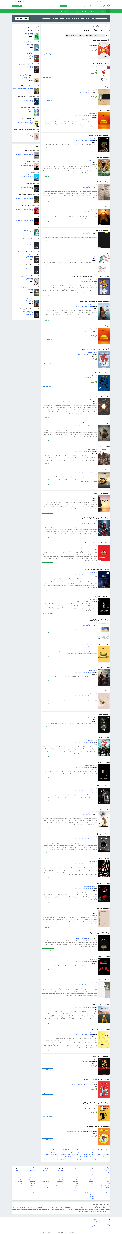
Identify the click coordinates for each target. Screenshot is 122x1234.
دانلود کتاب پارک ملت (103, 157)
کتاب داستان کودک (87, 288)
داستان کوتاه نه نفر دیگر (60, 940)
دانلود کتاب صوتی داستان (59, 608)
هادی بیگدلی (29, 175)
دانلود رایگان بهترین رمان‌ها (27, 57)
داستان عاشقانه (88, 604)
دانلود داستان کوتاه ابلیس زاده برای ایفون (69, 847)
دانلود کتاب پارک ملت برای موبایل (64, 171)
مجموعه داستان (74, 629)
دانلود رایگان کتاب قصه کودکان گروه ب (73, 533)
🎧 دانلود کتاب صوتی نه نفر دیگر (100, 933)
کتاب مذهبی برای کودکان (85, 286)
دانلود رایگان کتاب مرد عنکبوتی (85, 558)
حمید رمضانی (92, 911)
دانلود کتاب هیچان (104, 714)
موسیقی (47, 1185)
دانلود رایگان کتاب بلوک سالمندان (85, 195)
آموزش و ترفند (74, 1172)
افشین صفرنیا (92, 496)
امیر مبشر (30, 289)
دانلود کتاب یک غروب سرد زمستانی (99, 135)
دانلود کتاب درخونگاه (103, 786)
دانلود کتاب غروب (104, 110)
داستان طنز (89, 477)
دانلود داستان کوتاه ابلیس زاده (54, 845)
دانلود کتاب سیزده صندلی (102, 373)
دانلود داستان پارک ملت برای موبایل (77, 168)
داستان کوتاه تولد (49, 700)
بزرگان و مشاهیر (45, 1170)
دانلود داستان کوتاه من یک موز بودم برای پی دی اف (74, 1043)
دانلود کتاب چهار (105, 87)
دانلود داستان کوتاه (57, 124)
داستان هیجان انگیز (49, 237)
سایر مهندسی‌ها (59, 1185)
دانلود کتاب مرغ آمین (103, 883)
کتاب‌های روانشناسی (17, 88)
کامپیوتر (91, 11)
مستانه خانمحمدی (91, 449)
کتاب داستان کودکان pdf (64, 529)
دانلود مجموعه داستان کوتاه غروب (63, 120)
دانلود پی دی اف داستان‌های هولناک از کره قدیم (75, 585)
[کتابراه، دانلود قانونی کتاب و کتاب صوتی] (94, 50)
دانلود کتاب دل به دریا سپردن (101, 493)
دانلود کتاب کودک (92, 292)
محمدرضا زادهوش (28, 230)
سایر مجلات (32, 1192)
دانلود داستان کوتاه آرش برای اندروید (51, 822)
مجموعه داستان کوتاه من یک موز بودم (85, 1045)
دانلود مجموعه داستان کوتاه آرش (72, 820)
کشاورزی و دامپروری (89, 1194)
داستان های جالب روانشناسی (56, 504)
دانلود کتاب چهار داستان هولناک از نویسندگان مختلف (93, 423)
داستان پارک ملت (64, 168)
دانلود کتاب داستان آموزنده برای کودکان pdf (61, 531)
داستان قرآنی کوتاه (49, 288)
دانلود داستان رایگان (89, 173)
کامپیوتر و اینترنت (74, 1190)
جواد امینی (92, 138)
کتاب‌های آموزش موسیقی (27, 79)
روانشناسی (91, 1181)
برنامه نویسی (75, 1177)
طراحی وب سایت (74, 1185)
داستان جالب (73, 477)
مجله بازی (33, 1175)
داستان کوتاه (66, 124)
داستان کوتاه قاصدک (67, 991)
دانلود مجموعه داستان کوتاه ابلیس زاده (59, 843)
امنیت (76, 1175)
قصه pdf (48, 531)
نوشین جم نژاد (28, 208)
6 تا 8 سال (84, 354)
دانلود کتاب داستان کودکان (77, 527)
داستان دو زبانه (88, 405)
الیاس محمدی (92, 256)
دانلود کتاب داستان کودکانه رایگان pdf (82, 531)
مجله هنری (32, 1190)
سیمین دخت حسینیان (89, 886)
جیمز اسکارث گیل (28, 164)
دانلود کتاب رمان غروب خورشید (100, 207)
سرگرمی (47, 1179)
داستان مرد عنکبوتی (87, 529)
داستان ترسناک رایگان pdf (59, 432)
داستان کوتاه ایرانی (49, 191)
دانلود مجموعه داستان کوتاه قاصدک (61, 989)
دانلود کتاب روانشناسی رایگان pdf (65, 506)
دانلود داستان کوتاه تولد (69, 700)
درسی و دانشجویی (89, 1192)
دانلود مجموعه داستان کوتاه (73, 315)
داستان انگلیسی (70, 407)
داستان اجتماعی (59, 144)
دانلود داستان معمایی (74, 434)
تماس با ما (14, 1)
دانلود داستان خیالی (84, 749)
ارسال (80, 1211)
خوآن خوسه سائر (28, 121)
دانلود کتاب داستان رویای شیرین (100, 620)
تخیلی (69, 749)
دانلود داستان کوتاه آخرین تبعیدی (81, 751)
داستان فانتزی (93, 749)
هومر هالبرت (92, 572)
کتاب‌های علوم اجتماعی (28, 46)
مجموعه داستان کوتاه (60, 315)
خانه (108, 11)
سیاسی (92, 1185)
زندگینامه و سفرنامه (105, 1185)
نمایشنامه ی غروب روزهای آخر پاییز (100, 1154)
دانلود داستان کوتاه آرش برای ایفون (88, 825)
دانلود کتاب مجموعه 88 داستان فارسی (98, 644)
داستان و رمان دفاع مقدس (86, 92)
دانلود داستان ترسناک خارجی (85, 430)
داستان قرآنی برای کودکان (61, 288)
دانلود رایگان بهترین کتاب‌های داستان (24, 154)
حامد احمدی (92, 623)
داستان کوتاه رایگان (92, 193)
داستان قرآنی (71, 288)
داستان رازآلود (53, 193)
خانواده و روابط (46, 1175)
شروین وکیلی (92, 670)
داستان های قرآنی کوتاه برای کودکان (52, 290)
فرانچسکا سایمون (91, 1082)
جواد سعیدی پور (91, 717)
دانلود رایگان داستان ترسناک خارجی (54, 430)
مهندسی (84, 11)
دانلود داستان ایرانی (88, 122)
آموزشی (20, 1183)
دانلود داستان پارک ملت (70, 166)
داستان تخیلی (54, 676)
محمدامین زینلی (91, 812)
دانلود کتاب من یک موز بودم (101, 1029)
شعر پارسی (90, 68)
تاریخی (92, 1177)
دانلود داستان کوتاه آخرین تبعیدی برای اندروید (61, 751)
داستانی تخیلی (63, 749)
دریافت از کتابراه (47, 54)
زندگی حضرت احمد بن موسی (72, 286)
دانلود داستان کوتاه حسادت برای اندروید (73, 606)
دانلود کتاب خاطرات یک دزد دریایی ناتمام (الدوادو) (95, 301)
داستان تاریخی (62, 676)
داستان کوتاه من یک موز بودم (84, 1038)
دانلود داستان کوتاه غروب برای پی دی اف (82, 120)
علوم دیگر (91, 1198)
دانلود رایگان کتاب (85, 481)
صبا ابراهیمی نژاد (91, 740)
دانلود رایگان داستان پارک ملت (84, 166)
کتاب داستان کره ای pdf (89, 581)
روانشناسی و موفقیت (17, 1175)
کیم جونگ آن (29, 278)
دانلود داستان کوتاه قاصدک (54, 991)
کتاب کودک (58, 527)
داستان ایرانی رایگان (62, 193)
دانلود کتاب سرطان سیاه (102, 230)
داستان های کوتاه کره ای (60, 579)
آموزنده (79, 354)
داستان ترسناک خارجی (62, 434)
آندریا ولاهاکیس (91, 352)
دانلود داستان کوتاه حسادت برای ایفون (54, 606)
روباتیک (61, 1183)
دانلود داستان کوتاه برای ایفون (85, 317)
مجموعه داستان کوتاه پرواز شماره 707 (64, 409)
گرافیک (76, 1188)
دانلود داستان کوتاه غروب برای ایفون (88, 124)
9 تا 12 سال (77, 1084)
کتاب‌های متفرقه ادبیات (28, 268)
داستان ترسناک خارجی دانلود (90, 432)
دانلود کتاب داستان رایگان (84, 583)
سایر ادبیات (107, 1194)
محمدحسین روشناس (90, 765)
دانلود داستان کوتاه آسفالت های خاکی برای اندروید (61, 1011)
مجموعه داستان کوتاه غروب (53, 1150)
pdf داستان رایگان (68, 312)
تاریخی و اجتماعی (18, 1177)
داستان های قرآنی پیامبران (78, 290)
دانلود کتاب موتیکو (104, 446)
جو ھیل (93, 1059)
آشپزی (47, 1172)
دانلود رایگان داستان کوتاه (64, 460)
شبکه (77, 1183)
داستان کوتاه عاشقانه (49, 773)
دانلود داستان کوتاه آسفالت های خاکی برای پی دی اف (63, 1014)
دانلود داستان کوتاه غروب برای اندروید (52, 122)
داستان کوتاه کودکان (82, 292)
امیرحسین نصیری (91, 185)
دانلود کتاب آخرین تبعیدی (102, 738)
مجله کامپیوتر (32, 1170)
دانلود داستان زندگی (87, 991)
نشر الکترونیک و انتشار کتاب (102, 1)
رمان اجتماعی (54, 216)
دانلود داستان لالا (48, 262)
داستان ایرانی (49, 124)
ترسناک (84, 378)
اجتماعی (91, 45)
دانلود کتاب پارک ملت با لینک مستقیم (82, 171)
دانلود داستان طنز (81, 477)
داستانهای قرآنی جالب (91, 290)
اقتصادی (92, 1170)
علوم (97, 11)
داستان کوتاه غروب (78, 122)
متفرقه (47, 1192)
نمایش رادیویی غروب (85, 1154)
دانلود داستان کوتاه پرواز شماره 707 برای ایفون (82, 414)
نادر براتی (30, 153)
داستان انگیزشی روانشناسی (70, 504)
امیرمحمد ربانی (28, 99)
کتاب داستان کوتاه (82, 193)
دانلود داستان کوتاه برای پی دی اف (88, 315)
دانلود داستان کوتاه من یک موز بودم (68, 1038)
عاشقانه (85, 68)
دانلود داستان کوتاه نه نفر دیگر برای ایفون (61, 942)
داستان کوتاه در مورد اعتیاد (85, 818)
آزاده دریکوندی (91, 304)
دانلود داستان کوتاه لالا (69, 262)
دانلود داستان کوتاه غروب (67, 122)
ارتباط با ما (107, 1222)
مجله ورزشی (32, 1181)
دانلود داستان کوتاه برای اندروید (84, 455)
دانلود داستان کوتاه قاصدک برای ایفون (71, 993)
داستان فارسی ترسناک (76, 191)
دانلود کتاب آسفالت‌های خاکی (101, 1005)
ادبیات (102, 11)
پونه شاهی (92, 788)
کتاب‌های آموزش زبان (28, 244)
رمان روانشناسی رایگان (79, 506)
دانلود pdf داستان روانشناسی (69, 502)
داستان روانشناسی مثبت (84, 504)
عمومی (77, 11)
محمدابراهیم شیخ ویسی (89, 66)
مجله (71, 11)
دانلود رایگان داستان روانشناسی (84, 502)
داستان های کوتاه (74, 124)
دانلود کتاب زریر (105, 667)
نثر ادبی (108, 1183)
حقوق (92, 1190)
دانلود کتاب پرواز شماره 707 (101, 396)
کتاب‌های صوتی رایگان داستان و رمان (25, 122)
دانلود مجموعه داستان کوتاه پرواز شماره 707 (84, 409)
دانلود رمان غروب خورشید (71, 216)
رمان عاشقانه (61, 216)
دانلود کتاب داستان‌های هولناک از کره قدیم (96, 570)
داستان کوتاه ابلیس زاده (68, 845)
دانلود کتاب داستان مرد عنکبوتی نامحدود (97, 543)
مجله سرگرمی (32, 1177)
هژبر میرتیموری (91, 982)
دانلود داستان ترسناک (91, 197)
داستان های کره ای (87, 579)
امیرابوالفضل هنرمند (27, 311)
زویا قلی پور (29, 219)
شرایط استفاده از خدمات (104, 1228)
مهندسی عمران (59, 1172)
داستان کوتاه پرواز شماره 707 (90, 412)
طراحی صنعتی (60, 1170)
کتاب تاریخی (48, 477)
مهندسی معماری (59, 1175)
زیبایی (47, 1177)
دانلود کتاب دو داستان (103, 908)
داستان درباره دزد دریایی (76, 310)
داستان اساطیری (87, 676)
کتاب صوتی (64, 11)
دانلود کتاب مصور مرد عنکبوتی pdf (69, 558)
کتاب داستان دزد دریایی (64, 310)
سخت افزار (75, 1181)
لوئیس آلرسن (29, 134)
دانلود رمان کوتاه (46, 747)
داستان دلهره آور (87, 940)
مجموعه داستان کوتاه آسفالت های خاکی (71, 1016)
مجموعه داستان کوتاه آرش (57, 820)
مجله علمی (32, 1185)
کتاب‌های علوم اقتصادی (28, 88)
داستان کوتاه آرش (77, 822)
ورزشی (47, 1188)
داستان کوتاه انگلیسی (80, 407)
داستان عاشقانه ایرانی (71, 604)
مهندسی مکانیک (59, 1179)
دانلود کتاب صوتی (48, 613)
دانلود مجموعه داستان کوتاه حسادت (82, 870)
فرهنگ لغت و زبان (105, 1190)
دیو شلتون (92, 375)
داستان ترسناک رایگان (72, 436)
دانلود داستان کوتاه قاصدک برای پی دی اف (81, 989)
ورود (29, 1)
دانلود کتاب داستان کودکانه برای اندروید (82, 556)
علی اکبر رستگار (91, 279)
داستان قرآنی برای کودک (59, 286)
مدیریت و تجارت (18, 1179)
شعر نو (108, 1177)
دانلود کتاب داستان (51, 723)
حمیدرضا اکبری (91, 1106)
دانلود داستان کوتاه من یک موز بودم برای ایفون (77, 1040)
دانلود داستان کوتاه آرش (67, 822)
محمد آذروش (29, 243)
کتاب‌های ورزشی (29, 291)
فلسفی (92, 1188)
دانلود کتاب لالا (105, 253)
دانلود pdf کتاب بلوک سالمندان (68, 195)
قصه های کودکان (61, 554)
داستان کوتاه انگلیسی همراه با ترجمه (59, 405)
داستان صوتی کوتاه (86, 946)
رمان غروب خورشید (87, 218)
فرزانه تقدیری (29, 197)
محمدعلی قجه (29, 300)
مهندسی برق (60, 1177)
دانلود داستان (66, 144)
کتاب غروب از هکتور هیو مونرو (71, 1154)
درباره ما (108, 1224)
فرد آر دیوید (29, 44)
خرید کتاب (94, 1226)
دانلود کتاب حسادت (104, 859)
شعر (109, 1175)
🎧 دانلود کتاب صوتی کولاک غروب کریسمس (96, 349)
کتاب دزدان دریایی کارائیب (50, 310)
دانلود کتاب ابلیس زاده (103, 834)
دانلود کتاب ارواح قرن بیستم (101, 1056)
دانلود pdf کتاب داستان (53, 965)
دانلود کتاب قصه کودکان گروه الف (57, 552)
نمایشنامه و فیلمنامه (105, 1188)
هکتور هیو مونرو (91, 43)
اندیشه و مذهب (90, 1172)
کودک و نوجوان (45, 1183)
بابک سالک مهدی (28, 77)
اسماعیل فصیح (91, 693)
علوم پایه (92, 1196)
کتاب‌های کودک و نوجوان (27, 100)
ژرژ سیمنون (29, 186)
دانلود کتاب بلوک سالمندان (101, 182)
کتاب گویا (50, 608)
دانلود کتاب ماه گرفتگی (102, 762)
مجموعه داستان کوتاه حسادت (66, 870)
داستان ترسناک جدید (83, 436)
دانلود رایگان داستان (56, 502)
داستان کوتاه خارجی (52, 434)
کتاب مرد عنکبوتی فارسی (54, 558)
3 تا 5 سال (90, 354)
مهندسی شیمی (59, 1181)
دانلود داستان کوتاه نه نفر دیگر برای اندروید (82, 942)
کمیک (108, 1181)
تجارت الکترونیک (74, 1179)
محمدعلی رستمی (28, 33)
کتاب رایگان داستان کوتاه (51, 460)
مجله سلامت (32, 1188)
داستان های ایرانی (79, 723)
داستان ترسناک (90, 587)
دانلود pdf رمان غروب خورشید (85, 216)
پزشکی (92, 1175)
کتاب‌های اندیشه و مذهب (27, 35)
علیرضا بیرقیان (91, 837)
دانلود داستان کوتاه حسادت (90, 606)
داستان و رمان (85, 1061)
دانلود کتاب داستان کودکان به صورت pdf (63, 556)
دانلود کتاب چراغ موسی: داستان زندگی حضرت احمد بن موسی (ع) (90, 277)
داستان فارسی (85, 126)
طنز (63, 477)
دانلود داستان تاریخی (57, 477)
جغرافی (92, 1179)
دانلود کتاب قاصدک (104, 980)
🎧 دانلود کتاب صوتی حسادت (100, 597)
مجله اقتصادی (32, 1179)
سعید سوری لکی (91, 160)
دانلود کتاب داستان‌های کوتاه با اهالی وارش (96, 1103)
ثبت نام (24, 1)
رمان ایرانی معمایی (87, 191)
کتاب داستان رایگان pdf (76, 529)
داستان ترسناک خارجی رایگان (70, 430)
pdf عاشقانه (89, 868)
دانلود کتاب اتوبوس (103, 470)
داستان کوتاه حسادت (50, 604)
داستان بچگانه (78, 288)
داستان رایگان (74, 583)
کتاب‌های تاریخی (29, 66)
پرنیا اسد (93, 209)
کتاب (96, 1209)
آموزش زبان (107, 1192)
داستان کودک (88, 527)
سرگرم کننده (70, 1131)
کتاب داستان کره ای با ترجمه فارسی (73, 581)
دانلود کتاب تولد (105, 691)
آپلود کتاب (17, 6)
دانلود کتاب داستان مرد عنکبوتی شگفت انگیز (96, 518)
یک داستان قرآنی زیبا (66, 290)
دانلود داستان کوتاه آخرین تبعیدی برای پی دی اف (80, 747)
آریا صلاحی (92, 936)
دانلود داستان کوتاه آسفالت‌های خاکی (83, 1011)
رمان (86, 629)
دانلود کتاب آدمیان (104, 956)
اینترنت (76, 1170)
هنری (48, 1190)
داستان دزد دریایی (87, 310)
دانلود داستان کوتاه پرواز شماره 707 (73, 412)
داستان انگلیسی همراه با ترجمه (76, 405)
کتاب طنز (67, 477)
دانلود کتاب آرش (105, 809)
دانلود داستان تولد (58, 700)
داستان (81, 173)
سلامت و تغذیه (45, 1181)
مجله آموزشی (32, 1183)
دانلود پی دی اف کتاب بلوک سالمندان (52, 195)
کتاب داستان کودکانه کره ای (57, 581)
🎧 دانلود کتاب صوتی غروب (101, 40)
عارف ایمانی (92, 399)
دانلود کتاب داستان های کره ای (74, 579)
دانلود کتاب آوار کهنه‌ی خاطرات (100, 64)
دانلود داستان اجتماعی (76, 479)
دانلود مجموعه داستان (49, 144)
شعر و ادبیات (19, 1170)
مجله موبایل (32, 1172)
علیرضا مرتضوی (91, 90)
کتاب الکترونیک (93, 1222)
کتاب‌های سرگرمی (29, 314)
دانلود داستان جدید (51, 171)
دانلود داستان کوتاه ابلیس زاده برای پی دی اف (81, 843)
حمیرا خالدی (29, 55)
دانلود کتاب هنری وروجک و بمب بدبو (98, 1126)
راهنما (19, 1)
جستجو (64, 6)
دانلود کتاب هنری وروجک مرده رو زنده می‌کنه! (96, 1080)
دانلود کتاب (47, 129)
